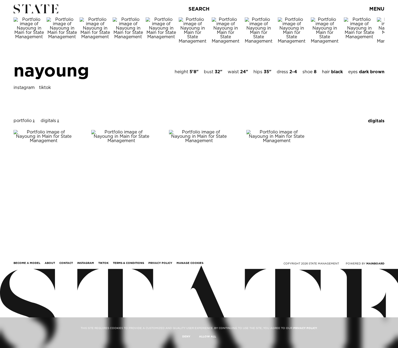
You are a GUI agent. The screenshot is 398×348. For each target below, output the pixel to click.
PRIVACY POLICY (305, 328)
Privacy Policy (160, 262)
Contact (66, 262)
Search (199, 9)
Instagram (85, 262)
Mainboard (375, 263)
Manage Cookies (190, 262)
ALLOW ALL (207, 336)
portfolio (23, 120)
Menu (376, 9)
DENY (186, 336)
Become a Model (27, 262)
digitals (48, 120)
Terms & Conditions (128, 262)
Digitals (376, 121)
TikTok (103, 262)
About (50, 262)
